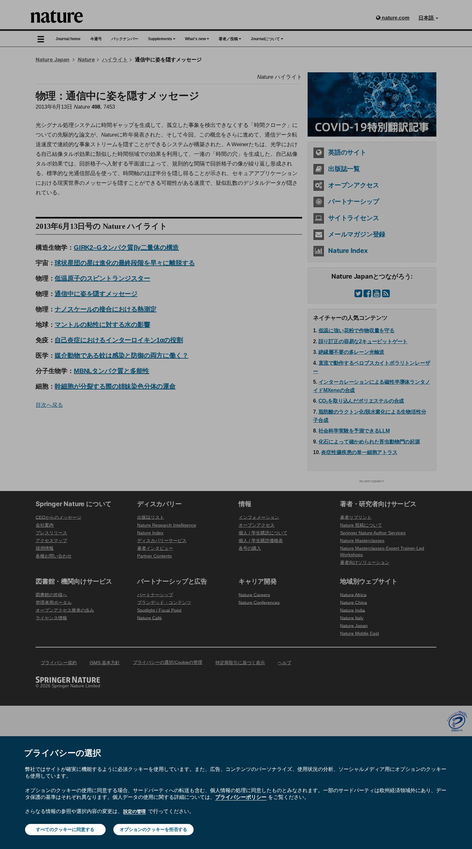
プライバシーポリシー (241, 797)
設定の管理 (134, 811)
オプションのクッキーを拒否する (153, 829)
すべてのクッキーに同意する (65, 829)
